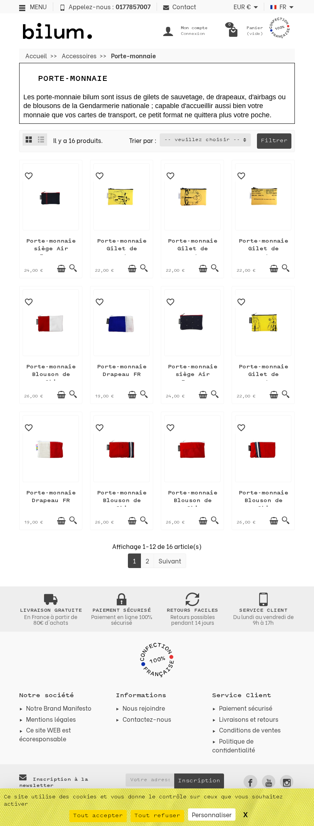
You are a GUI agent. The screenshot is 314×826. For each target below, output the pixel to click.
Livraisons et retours (248, 718)
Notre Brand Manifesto (59, 707)
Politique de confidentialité (233, 745)
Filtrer (274, 141)
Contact (184, 6)
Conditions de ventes (250, 729)
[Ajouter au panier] (61, 268)
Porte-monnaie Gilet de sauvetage (122, 248)
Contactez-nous (147, 718)
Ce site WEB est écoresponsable (45, 733)
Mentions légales (51, 718)
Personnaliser (212, 814)
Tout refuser (157, 816)
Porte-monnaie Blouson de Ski (51, 374)
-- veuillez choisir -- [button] (202, 140)
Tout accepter (98, 816)
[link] (250, 781)
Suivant (170, 560)
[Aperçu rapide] (73, 268)
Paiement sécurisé (245, 707)
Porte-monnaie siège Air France (51, 248)
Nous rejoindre (144, 707)
